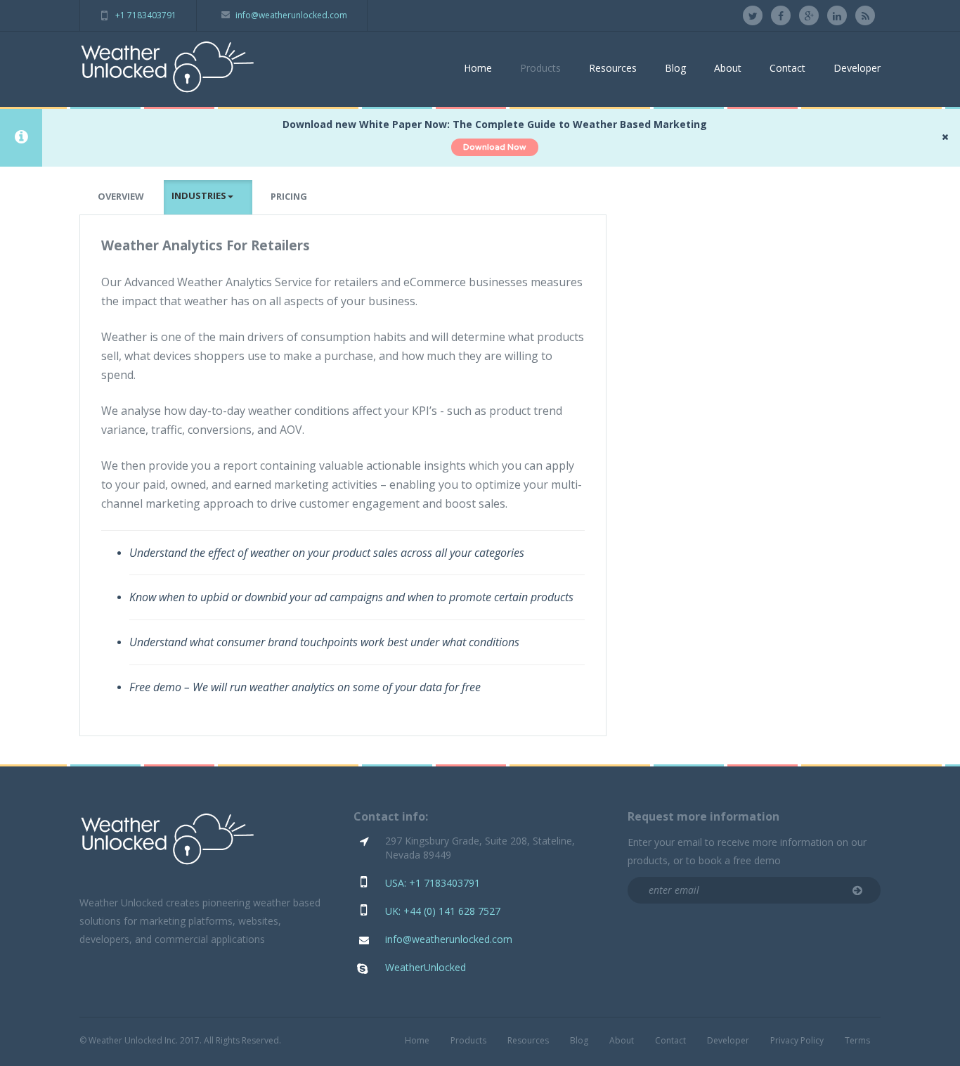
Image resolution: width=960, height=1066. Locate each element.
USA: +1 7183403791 (432, 883)
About (727, 68)
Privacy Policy (797, 1040)
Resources (613, 68)
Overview (121, 196)
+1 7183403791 (145, 15)
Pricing (289, 196)
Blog (675, 68)
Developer (857, 68)
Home (478, 68)
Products (540, 68)
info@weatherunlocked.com (291, 15)
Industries (198, 195)
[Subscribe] (857, 890)
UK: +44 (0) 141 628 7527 (442, 911)
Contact (787, 68)
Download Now (494, 147)
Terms (857, 1040)
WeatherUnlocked (425, 967)
